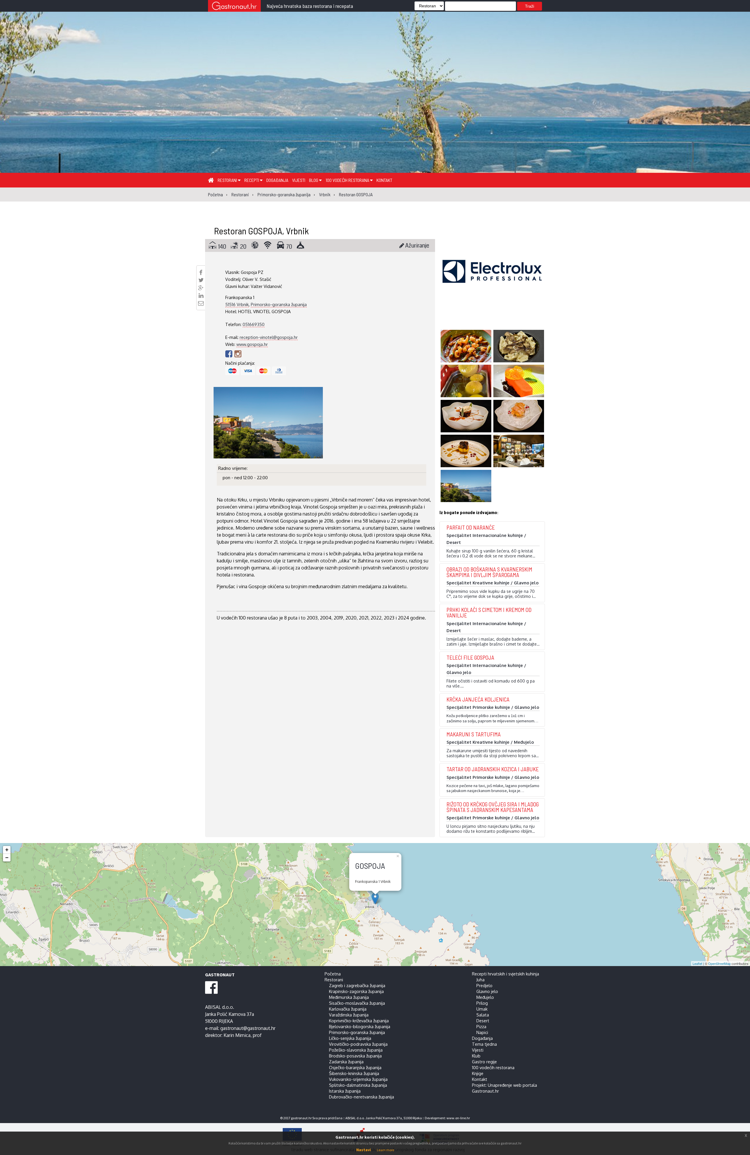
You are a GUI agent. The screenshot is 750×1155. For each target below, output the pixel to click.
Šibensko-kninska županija (354, 1073)
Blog (314, 180)
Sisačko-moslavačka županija (357, 1003)
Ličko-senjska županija (350, 1038)
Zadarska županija (346, 1061)
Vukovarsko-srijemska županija (358, 1079)
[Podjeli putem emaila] (201, 303)
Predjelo (484, 985)
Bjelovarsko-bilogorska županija (359, 1026)
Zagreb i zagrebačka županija (357, 985)
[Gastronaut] (234, 6)
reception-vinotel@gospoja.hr (269, 337)
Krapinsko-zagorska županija (356, 991)
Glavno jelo (487, 991)
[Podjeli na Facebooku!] (200, 272)
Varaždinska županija (349, 1014)
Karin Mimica (237, 1035)
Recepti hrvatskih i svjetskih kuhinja (505, 973)
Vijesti (298, 180)
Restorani (228, 180)
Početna (333, 973)
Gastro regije (484, 1061)
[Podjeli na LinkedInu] (201, 295)
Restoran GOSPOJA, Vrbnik (261, 230)
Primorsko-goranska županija (279, 304)
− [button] (6, 857)
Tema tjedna (484, 1044)
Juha (480, 979)
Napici (482, 1032)
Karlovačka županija (348, 1008)
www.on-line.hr (458, 1118)
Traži (529, 6)
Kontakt (384, 180)
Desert (482, 1020)
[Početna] (211, 180)
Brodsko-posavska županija (355, 1055)
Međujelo (485, 997)
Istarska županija (345, 1090)
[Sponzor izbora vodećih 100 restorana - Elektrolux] (492, 280)
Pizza (481, 1026)
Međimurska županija (349, 997)
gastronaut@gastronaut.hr (247, 1028)
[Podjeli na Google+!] (201, 287)
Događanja (277, 180)
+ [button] (6, 850)
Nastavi (363, 1149)
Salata (482, 1014)
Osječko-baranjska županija (355, 1067)
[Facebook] (229, 353)
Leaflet (697, 963)
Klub (476, 1055)
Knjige (477, 1073)
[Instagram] (237, 353)
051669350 (254, 324)
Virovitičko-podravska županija (358, 1044)
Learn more (385, 1150)
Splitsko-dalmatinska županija (358, 1085)
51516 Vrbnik (237, 304)
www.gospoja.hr (252, 344)
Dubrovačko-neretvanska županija (361, 1096)
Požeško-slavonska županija (356, 1049)
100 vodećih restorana (347, 180)
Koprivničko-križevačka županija (359, 1020)
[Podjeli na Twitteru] (201, 280)
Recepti (252, 180)
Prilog (482, 1003)
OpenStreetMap (719, 963)
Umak (482, 1008)
